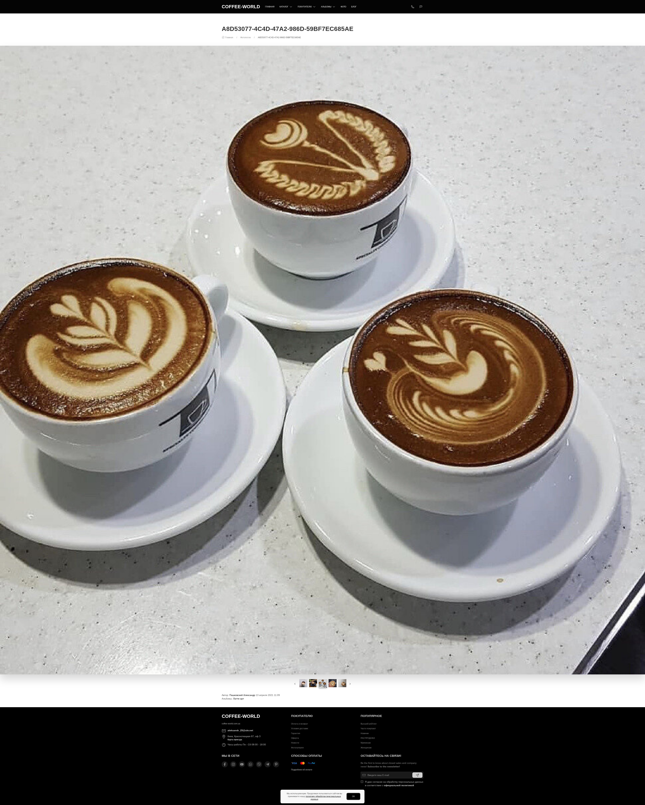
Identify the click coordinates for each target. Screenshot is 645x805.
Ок (353, 796)
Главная (269, 7)
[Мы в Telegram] (268, 764)
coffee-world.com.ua (231, 723)
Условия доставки (299, 728)
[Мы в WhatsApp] (250, 764)
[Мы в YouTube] (242, 764)
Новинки (365, 733)
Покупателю (305, 7)
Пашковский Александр (242, 695)
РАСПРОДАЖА (368, 738)
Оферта (295, 738)
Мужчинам (366, 743)
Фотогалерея (297, 748)
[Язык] (421, 6)
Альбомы (326, 7)
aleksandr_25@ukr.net (240, 730)
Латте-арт (238, 698)
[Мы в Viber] (259, 764)
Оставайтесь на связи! (381, 755)
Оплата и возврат (299, 724)
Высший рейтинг (369, 724)
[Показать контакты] (412, 6)
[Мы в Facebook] (225, 764)
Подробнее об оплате (301, 770)
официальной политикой (399, 785)
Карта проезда (235, 739)
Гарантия (295, 733)
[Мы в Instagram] (233, 764)
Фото (343, 7)
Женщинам (366, 748)
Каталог (284, 7)
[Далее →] (322, 360)
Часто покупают (368, 728)
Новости (295, 743)
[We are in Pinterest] (276, 764)
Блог (354, 7)
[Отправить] (417, 775)
